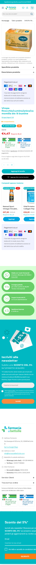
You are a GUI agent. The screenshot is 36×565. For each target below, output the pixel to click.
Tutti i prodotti (17, 21)
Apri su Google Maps (11, 447)
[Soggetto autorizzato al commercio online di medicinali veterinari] (26, 499)
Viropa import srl (8, 117)
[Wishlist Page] (23, 8)
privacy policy (12, 391)
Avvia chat (14, 277)
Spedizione (13, 151)
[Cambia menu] (3, 8)
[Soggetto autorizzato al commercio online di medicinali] (9, 499)
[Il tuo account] (27, 8)
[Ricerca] (31, 14)
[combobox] (18, 14)
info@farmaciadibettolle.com (14, 453)
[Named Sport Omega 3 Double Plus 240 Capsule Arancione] (11, 195)
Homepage (5, 21)
